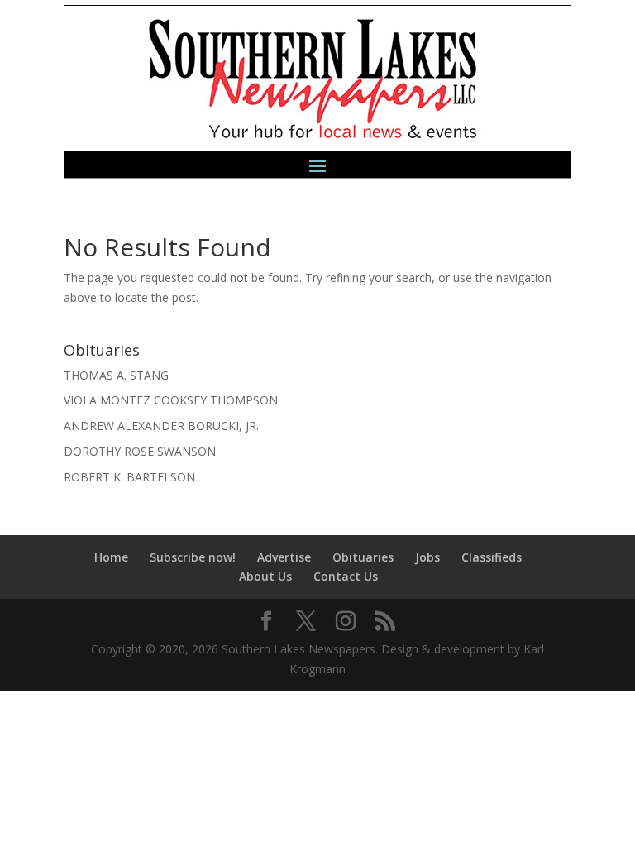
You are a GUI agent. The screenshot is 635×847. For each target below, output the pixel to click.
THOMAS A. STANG (116, 375)
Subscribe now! (193, 557)
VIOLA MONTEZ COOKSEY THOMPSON (171, 400)
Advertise (284, 557)
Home (111, 557)
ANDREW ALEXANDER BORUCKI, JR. (161, 425)
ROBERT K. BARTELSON (129, 477)
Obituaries (363, 557)
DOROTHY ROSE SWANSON (140, 451)
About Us (265, 576)
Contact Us (345, 576)
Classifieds (491, 557)
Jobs (427, 557)
